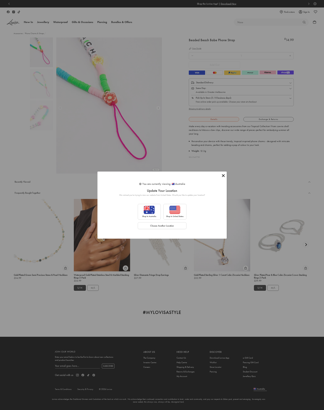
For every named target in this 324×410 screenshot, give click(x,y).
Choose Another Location (162, 225)
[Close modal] (223, 176)
